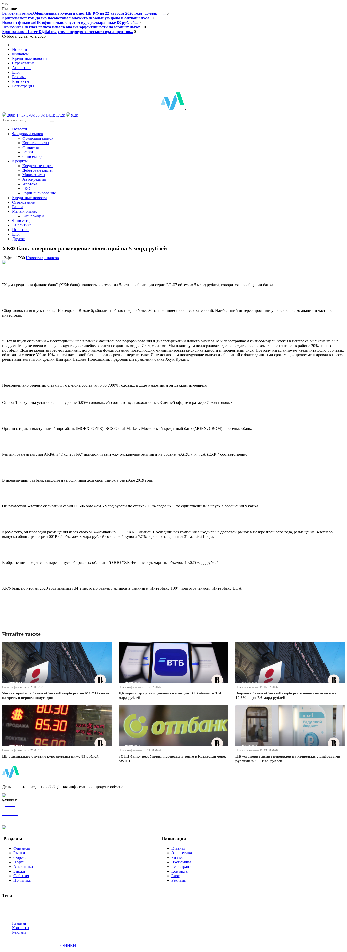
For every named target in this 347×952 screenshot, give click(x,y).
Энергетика (181, 853)
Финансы (20, 54)
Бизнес (177, 857)
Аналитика (21, 67)
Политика (20, 229)
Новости (19, 49)
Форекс (19, 857)
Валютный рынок (84, 13)
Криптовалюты (35, 143)
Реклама (19, 77)
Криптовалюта (77, 18)
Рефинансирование (39, 193)
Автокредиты (34, 179)
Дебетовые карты (37, 170)
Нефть (18, 862)
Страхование (23, 63)
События (21, 876)
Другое (18, 239)
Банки (27, 152)
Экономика (72, 27)
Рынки (19, 853)
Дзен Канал (18, 795)
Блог (16, 72)
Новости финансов (70, 22)
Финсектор (32, 156)
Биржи (19, 871)
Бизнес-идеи (33, 216)
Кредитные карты (37, 165)
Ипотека (29, 184)
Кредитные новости (29, 58)
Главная (178, 848)
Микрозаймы (33, 175)
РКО (26, 188)
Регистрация (23, 86)
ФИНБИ (68, 945)
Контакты (20, 81)
